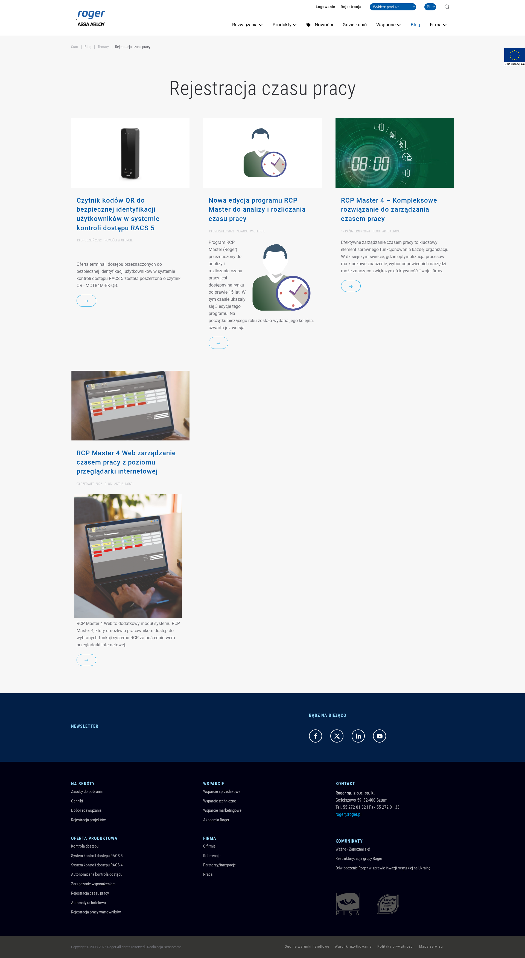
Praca (207, 874)
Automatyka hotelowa (88, 902)
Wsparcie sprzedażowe (221, 791)
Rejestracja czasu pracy (90, 893)
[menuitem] (249, 25)
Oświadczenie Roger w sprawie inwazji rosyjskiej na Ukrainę (383, 868)
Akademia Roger (216, 819)
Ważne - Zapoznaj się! (353, 849)
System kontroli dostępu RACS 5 (96, 855)
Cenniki (77, 801)
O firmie (209, 846)
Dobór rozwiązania (86, 810)
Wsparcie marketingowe (222, 810)
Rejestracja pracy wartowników (96, 912)
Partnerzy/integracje (219, 865)
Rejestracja (351, 7)
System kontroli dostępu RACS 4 (96, 865)
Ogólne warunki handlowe (307, 946)
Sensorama (173, 947)
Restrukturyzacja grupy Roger (359, 858)
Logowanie (325, 7)
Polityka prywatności (395, 946)
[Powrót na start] (91, 17)
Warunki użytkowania (353, 946)
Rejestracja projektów (88, 819)
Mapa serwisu (431, 946)
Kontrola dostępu (84, 846)
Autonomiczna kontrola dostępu (96, 874)
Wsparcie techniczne (219, 801)
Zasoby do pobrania (87, 791)
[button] (447, 7)
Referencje (211, 855)
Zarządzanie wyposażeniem (93, 883)
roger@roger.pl (348, 814)
